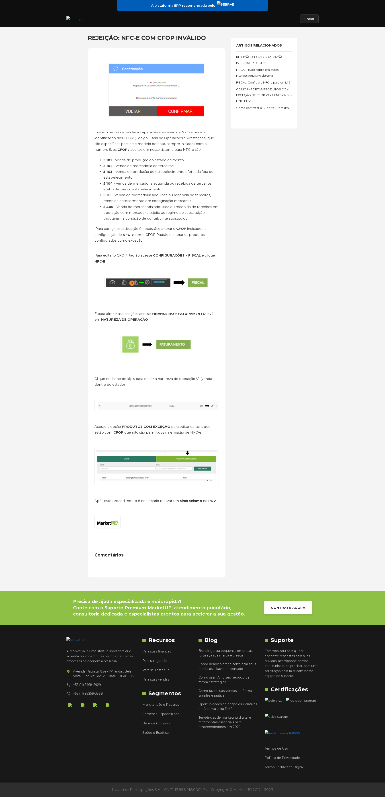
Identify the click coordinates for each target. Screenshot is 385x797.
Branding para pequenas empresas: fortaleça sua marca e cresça (226, 653)
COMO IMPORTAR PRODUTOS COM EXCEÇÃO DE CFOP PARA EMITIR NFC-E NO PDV (264, 95)
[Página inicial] (74, 19)
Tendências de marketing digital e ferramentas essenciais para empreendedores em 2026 (225, 722)
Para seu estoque (156, 670)
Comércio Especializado (160, 714)
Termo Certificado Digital (284, 767)
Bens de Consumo (156, 723)
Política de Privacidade (282, 758)
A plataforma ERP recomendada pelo (183, 5)
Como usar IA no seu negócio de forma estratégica (224, 679)
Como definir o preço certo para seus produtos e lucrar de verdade (227, 666)
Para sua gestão (154, 661)
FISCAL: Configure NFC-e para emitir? (263, 82)
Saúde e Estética (155, 733)
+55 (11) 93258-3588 (88, 693)
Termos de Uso (276, 748)
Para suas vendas (155, 679)
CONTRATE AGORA (288, 608)
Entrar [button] (309, 19)
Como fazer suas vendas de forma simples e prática (225, 693)
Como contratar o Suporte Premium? (263, 108)
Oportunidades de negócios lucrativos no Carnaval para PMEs (228, 706)
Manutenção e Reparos (160, 705)
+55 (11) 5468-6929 (87, 685)
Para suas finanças (156, 651)
